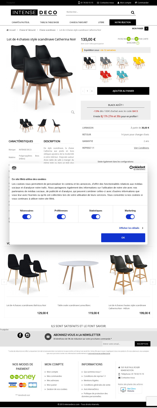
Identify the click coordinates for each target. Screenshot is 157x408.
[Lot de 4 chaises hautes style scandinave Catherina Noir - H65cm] (129, 274)
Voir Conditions (141, 147)
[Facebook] (20, 335)
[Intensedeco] (27, 335)
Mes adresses (53, 380)
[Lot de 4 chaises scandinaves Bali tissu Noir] (27, 274)
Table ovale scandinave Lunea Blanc (74, 305)
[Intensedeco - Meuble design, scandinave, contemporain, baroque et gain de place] (34, 12)
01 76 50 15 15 (87, 2)
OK (123, 237)
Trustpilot (10, 2)
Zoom (73, 112)
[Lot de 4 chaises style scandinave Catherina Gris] (107, 62)
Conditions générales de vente (97, 385)
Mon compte (125, 2)
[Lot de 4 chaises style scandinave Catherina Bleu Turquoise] (124, 76)
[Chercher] (132, 12)
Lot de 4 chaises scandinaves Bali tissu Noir (26, 305)
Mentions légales (91, 380)
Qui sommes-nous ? (92, 372)
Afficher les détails (129, 228)
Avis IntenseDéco (91, 389)
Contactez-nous (107, 2)
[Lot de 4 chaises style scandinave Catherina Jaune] (140, 62)
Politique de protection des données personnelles (95, 395)
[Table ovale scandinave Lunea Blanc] (78, 274)
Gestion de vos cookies (57, 389)
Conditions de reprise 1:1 (95, 376)
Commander (143, 2)
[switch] (61, 216)
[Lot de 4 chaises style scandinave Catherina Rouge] (107, 76)
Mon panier (52, 385)
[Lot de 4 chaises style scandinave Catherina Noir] (91, 62)
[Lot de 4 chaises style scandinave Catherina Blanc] (124, 62)
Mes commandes (54, 376)
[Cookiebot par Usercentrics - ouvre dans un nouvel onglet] (131, 168)
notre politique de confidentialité (99, 353)
